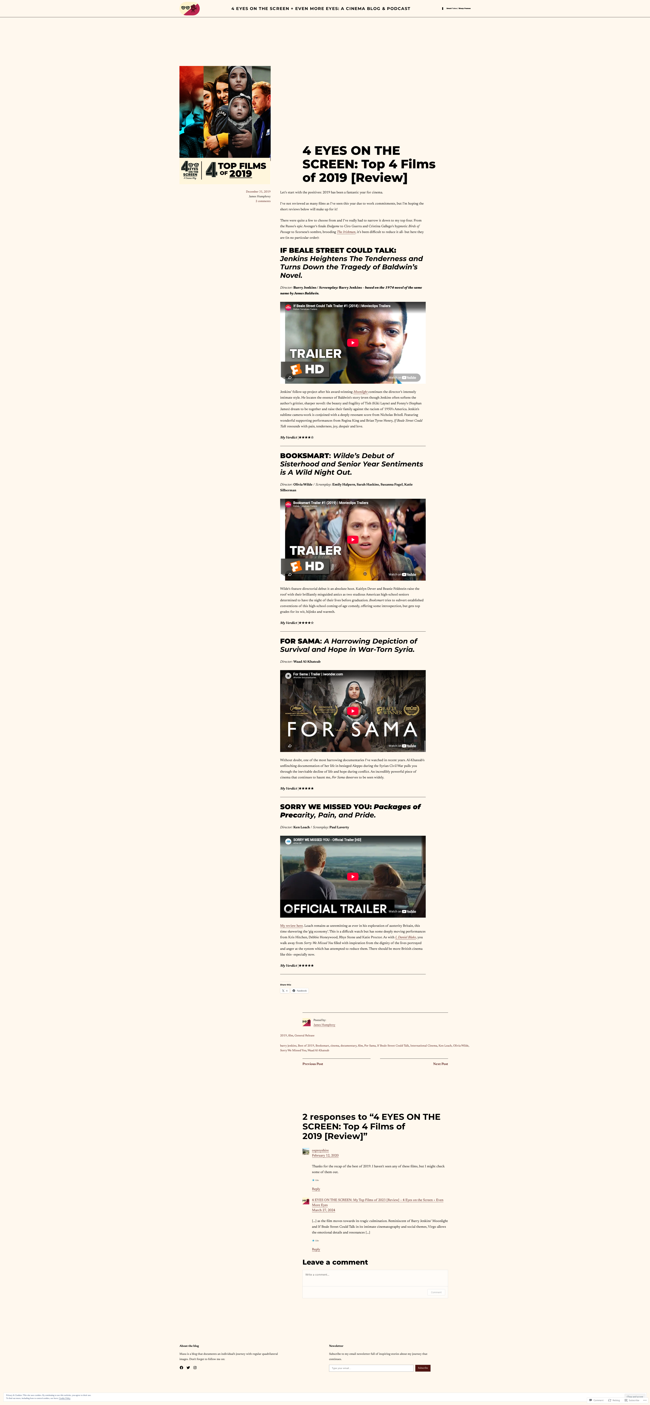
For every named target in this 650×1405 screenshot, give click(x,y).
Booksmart (322, 1045)
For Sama (370, 1045)
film (290, 1035)
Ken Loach (445, 1045)
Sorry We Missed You (293, 1050)
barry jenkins (288, 1045)
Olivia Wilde (461, 1045)
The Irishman (346, 232)
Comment (436, 1292)
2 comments (263, 201)
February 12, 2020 (325, 1155)
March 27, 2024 (323, 1210)
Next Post (440, 1064)
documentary (349, 1045)
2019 (283, 1035)
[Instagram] (195, 1368)
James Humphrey (324, 1025)
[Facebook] (181, 1368)
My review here (291, 926)
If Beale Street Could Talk (393, 1045)
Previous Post (312, 1064)
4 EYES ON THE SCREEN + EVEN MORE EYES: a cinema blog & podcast (320, 8)
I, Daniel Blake (405, 937)
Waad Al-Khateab (318, 1050)
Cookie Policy (64, 1398)
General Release (305, 1035)
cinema (334, 1045)
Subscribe (423, 1368)
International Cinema (423, 1045)
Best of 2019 (306, 1045)
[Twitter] (188, 1368)
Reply (316, 1189)
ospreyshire (320, 1150)
